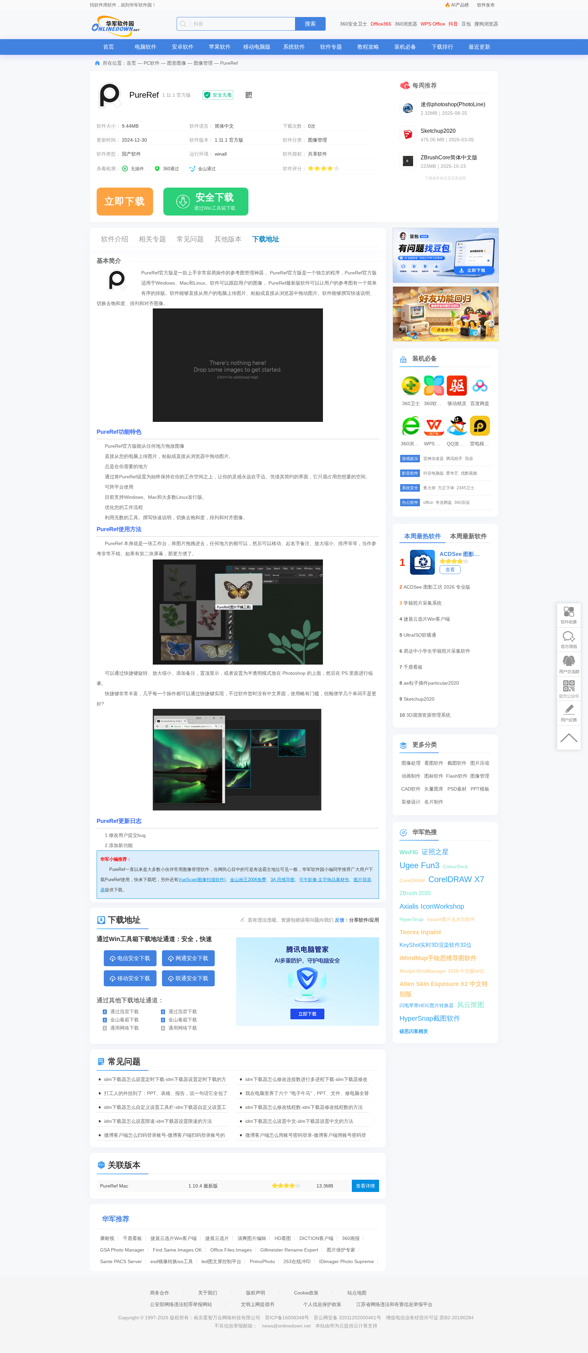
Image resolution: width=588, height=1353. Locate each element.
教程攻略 (368, 47)
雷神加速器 (433, 458)
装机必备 (405, 47)
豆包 (466, 23)
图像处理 (411, 763)
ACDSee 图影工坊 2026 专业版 (437, 587)
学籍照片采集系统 (423, 603)
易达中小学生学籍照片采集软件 (437, 651)
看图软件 (433, 763)
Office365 (381, 23)
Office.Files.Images (231, 1249)
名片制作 (433, 802)
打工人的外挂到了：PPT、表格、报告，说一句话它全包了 (166, 1093)
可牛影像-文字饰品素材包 (324, 879)
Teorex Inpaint (420, 932)
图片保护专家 (341, 1249)
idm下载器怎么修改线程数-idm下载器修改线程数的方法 (304, 1107)
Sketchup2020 (419, 699)
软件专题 (331, 47)
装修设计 (411, 802)
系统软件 (294, 47)
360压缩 (462, 502)
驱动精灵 (457, 403)
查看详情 (365, 1186)
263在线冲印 (297, 1261)
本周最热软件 (422, 536)
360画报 (351, 1238)
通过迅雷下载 (124, 1011)
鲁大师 (429, 488)
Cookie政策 (306, 1292)
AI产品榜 (460, 4)
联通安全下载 (192, 978)
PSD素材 (457, 789)
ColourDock (455, 866)
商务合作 (159, 1292)
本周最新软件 (468, 536)
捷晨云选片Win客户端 (173, 1238)
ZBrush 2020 (415, 893)
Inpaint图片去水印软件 (451, 919)
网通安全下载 (192, 958)
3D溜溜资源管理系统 (428, 715)
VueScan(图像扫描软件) (202, 879)
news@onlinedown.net (286, 1325)
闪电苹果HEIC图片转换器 (426, 1005)
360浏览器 (406, 23)
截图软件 (457, 763)
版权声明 (255, 1292)
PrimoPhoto (262, 1261)
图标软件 (433, 776)
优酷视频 (469, 473)
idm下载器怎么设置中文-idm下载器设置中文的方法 (299, 1121)
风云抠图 (470, 1004)
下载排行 (442, 47)
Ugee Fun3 (419, 865)
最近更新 (479, 47)
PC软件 (152, 63)
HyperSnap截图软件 (429, 1018)
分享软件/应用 (364, 920)
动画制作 (411, 776)
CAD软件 (411, 789)
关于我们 (207, 1292)
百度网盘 (479, 403)
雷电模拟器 (481, 443)
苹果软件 (220, 47)
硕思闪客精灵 (413, 1031)
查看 (450, 569)
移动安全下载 (133, 978)
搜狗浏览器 (486, 23)
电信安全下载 (133, 958)
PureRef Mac (114, 1186)
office (428, 502)
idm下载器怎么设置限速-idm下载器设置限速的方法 (158, 1121)
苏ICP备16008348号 (287, 1317)
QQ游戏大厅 (458, 443)
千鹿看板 (132, 1238)
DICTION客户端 (316, 1238)
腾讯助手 (454, 458)
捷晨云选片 (217, 1238)
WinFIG (408, 852)
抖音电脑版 (433, 473)
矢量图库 (433, 789)
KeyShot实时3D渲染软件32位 (435, 945)
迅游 (469, 458)
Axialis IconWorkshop (431, 906)
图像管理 (203, 63)
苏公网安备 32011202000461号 (348, 1317)
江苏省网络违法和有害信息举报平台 (394, 1304)
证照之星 (435, 852)
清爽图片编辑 (252, 1238)
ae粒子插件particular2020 (431, 683)
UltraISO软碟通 (420, 635)
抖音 (453, 23)
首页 (108, 47)
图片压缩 (479, 763)
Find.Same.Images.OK (177, 1249)
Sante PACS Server (121, 1261)
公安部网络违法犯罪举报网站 (181, 1304)
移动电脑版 (257, 47)
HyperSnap (411, 919)
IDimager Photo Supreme (346, 1261)
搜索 (310, 24)
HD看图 (283, 1238)
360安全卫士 (353, 23)
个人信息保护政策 (322, 1304)
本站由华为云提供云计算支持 (346, 1325)
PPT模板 (480, 789)
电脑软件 (146, 47)
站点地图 (356, 1292)
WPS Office (433, 23)
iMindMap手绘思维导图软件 (438, 958)
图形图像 (176, 63)
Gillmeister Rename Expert (289, 1249)
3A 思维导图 (283, 879)
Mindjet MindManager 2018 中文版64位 (442, 971)
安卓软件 (183, 47)
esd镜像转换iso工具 (171, 1261)
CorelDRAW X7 (456, 879)
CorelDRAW (412, 880)
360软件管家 (435, 403)
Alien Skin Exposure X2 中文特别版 (443, 985)
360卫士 (411, 403)
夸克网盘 (444, 502)
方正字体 (446, 488)
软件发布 (486, 4)
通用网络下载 (124, 1028)
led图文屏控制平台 (221, 1261)
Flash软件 (457, 776)
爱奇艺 (452, 473)
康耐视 (107, 1238)
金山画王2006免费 (248, 879)
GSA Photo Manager (122, 1249)
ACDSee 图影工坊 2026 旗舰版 (461, 554)
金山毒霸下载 (124, 1019)
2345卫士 (465, 488)
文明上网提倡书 (257, 1304)
